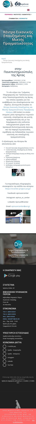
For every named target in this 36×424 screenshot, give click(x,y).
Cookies (26, 381)
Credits (32, 381)
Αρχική (3, 58)
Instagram (11, 357)
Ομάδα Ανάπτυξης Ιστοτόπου (12, 336)
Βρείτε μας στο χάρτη (9, 324)
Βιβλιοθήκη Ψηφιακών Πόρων (12, 297)
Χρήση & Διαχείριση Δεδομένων (12, 381)
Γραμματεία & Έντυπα (9, 326)
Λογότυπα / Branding (9, 300)
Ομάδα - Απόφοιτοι (14, 354)
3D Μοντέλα (7, 304)
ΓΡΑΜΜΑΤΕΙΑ (13, 18)
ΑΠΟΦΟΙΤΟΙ (23, 18)
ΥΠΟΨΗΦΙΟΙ (8, 14)
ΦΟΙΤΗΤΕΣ (17, 14)
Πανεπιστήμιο (6, 4)
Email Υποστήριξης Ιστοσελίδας (12, 338)
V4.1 (18, 383)
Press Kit (5, 302)
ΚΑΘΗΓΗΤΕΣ (26, 14)
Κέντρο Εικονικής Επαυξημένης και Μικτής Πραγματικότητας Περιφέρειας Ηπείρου (18, 109)
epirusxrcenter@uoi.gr (20, 206)
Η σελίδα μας (12, 346)
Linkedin (10, 361)
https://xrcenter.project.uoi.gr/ (18, 189)
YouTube (10, 365)
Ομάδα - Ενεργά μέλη (14, 350)
